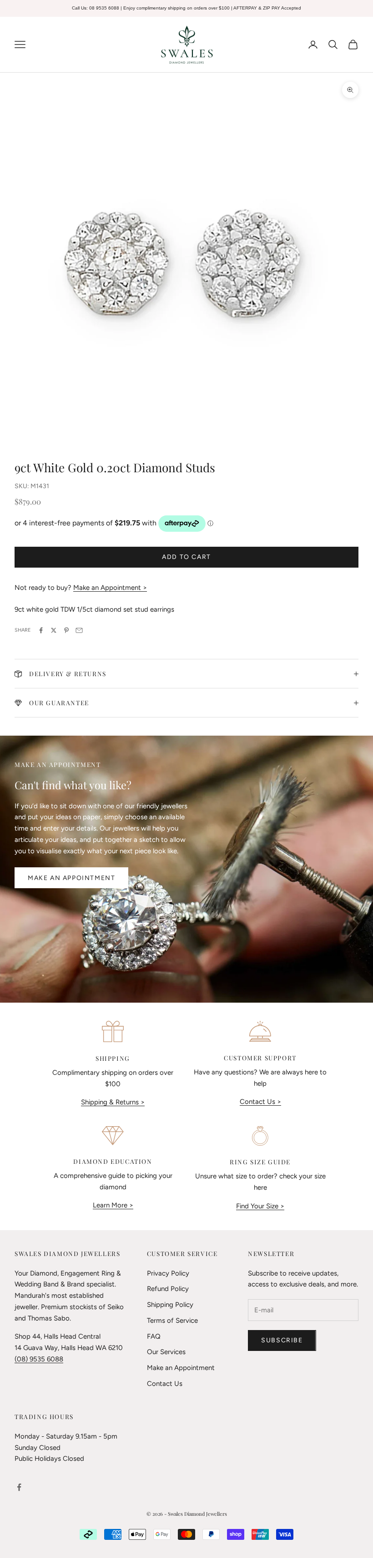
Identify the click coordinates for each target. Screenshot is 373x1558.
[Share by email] (79, 630)
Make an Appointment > (110, 588)
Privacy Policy (168, 1273)
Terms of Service (172, 1320)
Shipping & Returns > (113, 1102)
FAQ (154, 1336)
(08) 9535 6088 (39, 1359)
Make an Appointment (71, 878)
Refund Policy (168, 1289)
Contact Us (164, 1384)
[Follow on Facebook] (19, 1487)
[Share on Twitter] (53, 630)
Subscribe (281, 1340)
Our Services (166, 1352)
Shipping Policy (170, 1305)
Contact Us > (260, 1102)
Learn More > (113, 1205)
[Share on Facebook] (41, 630)
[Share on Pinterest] (66, 630)
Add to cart (186, 557)
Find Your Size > (260, 1206)
